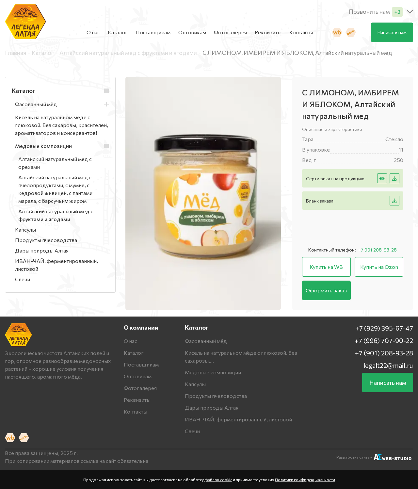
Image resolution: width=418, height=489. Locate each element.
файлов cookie (218, 479)
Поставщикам (153, 32)
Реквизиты (268, 32)
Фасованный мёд (206, 341)
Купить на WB (326, 267)
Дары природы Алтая (211, 407)
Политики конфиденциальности (305, 479)
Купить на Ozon (379, 267)
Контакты (301, 32)
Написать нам (392, 32)
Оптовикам (192, 32)
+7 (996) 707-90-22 (384, 340)
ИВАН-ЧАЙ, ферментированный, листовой (238, 419)
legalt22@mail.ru (388, 365)
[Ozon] (351, 32)
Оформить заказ (326, 290)
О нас (93, 32)
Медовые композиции (213, 372)
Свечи (192, 431)
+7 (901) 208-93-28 (384, 353)
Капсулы (195, 384)
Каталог (118, 32)
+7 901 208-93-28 (377, 250)
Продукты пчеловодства (216, 396)
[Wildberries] (337, 32)
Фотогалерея (230, 32)
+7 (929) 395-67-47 (384, 328)
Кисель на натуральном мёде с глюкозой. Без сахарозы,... (241, 357)
